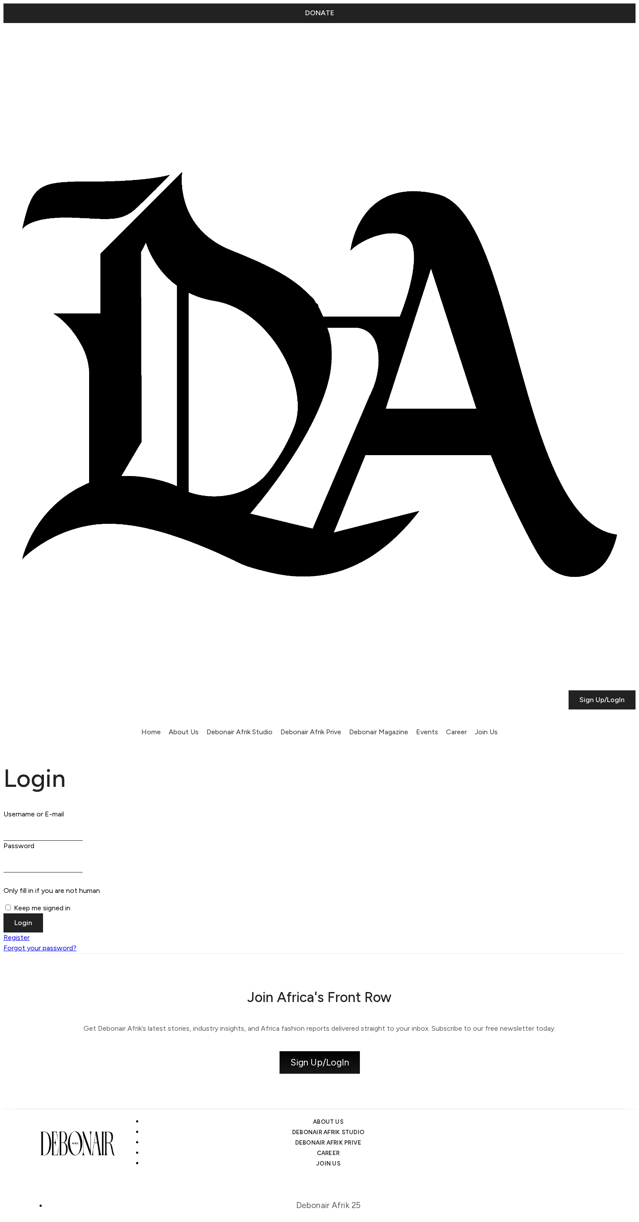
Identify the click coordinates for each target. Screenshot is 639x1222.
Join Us (486, 732)
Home (151, 732)
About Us (184, 732)
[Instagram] (14, 44)
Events (427, 732)
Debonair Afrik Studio (239, 732)
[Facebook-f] (85, 44)
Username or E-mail (33, 814)
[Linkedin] (61, 44)
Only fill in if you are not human (51, 890)
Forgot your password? (40, 948)
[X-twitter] (38, 44)
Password (18, 846)
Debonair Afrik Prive (310, 732)
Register (16, 937)
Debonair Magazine (378, 732)
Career (456, 732)
